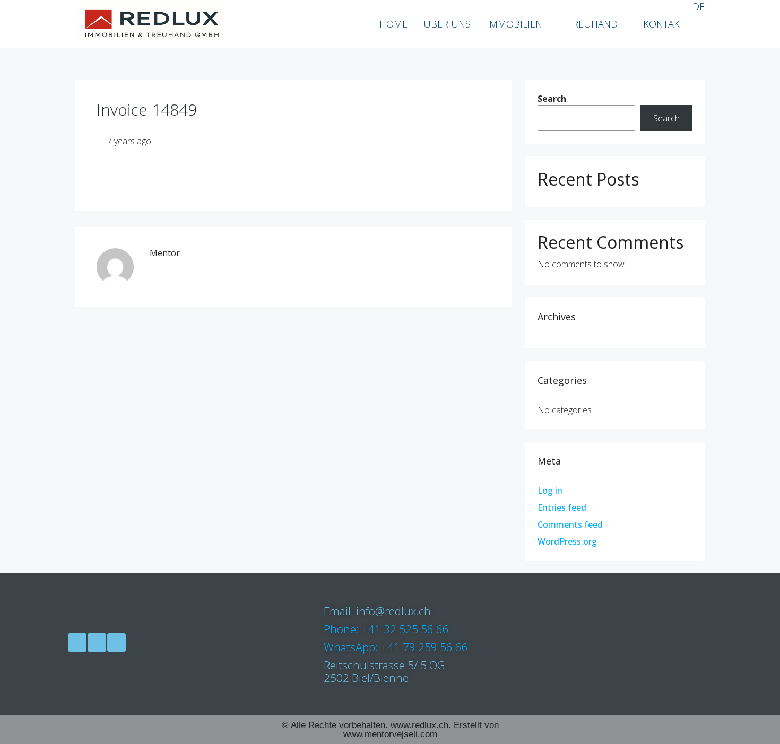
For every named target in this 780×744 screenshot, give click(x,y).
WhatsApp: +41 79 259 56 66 (396, 647)
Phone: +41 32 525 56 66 (386, 629)
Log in (550, 490)
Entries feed (562, 507)
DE (698, 6)
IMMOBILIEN (514, 23)
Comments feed (570, 524)
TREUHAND (593, 23)
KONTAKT (663, 23)
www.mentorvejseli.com (390, 734)
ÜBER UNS (447, 23)
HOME (393, 23)
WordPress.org (567, 541)
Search (552, 98)
